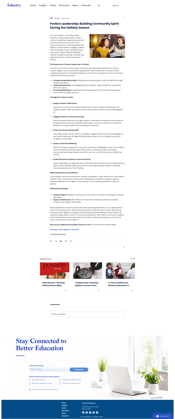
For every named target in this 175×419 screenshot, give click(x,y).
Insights (64, 405)
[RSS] (97, 412)
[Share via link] (66, 241)
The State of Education (58, 234)
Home (64, 402)
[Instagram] (87, 412)
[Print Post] (71, 241)
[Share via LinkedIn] (61, 241)
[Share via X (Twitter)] (56, 241)
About (64, 413)
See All (133, 259)
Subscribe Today (36, 366)
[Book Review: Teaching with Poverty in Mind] (54, 270)
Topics (64, 408)
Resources (65, 410)
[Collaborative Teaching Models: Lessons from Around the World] (87, 270)
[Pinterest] (90, 412)
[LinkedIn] (93, 412)
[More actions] (124, 18)
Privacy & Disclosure (89, 403)
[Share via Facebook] (51, 241)
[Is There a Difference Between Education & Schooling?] (120, 270)
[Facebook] (83, 412)
